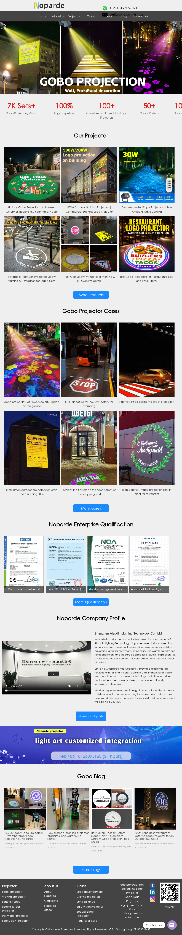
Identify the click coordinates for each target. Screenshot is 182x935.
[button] (177, 58)
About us (58, 16)
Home (42, 16)
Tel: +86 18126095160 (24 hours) (91, 756)
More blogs (91, 870)
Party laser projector (15, 915)
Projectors (75, 16)
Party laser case (87, 920)
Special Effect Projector (11, 908)
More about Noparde (91, 716)
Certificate (51, 900)
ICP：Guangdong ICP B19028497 (129, 929)
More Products (91, 295)
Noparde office (50, 908)
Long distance (11, 901)
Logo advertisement (90, 891)
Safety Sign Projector (15, 920)
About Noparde (50, 893)
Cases (91, 16)
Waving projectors (14, 896)
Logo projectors (12, 891)
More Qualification (91, 602)
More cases (91, 508)
